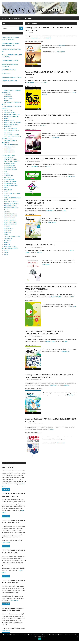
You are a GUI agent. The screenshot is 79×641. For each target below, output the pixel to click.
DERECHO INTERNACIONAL (11, 145)
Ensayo (5, 171)
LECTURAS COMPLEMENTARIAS (34, 161)
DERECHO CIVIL (8, 132)
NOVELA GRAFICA (8, 228)
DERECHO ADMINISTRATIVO (11, 130)
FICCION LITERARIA (9, 179)
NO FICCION (30, 32)
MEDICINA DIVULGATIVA (10, 206)
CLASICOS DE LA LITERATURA (11, 114)
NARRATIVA (7, 212)
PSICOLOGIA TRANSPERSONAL (12, 236)
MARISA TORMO (50, 341)
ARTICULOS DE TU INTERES (10, 463)
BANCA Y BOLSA (8, 98)
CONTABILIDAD (8, 126)
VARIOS (6, 254)
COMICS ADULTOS (9, 120)
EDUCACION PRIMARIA (10, 167)
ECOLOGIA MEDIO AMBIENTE (11, 161)
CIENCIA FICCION (8, 110)
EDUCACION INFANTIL (9, 165)
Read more (6, 489)
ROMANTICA (7, 242)
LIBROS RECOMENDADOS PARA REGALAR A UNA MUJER (10, 44)
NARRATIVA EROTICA (9, 218)
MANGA (6, 199)
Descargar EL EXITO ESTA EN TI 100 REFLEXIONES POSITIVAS (50, 158)
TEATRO (6, 250)
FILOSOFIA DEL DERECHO (10, 181)
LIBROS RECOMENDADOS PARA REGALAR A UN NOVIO (10, 39)
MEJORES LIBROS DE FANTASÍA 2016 (11, 77)
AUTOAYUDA (7, 94)
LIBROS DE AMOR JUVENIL (9, 70)
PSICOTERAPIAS (8, 238)
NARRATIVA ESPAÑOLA (10, 220)
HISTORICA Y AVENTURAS (11, 185)
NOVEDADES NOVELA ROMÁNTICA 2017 (11, 50)
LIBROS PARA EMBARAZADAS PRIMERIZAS (10, 65)
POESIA (6, 234)
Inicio (3, 18)
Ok (40, 638)
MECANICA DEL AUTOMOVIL (11, 204)
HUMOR (6, 187)
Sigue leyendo (61, 51)
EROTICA (6, 173)
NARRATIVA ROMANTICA (10, 224)
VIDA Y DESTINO (6, 73)
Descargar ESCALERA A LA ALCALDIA (40, 245)
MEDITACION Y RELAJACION (11, 208)
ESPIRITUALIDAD (8, 175)
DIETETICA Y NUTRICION (10, 159)
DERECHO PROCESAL (9, 151)
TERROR (6, 252)
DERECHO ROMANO (9, 157)
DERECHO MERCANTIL (9, 147)
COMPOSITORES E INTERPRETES (12, 122)
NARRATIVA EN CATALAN (10, 214)
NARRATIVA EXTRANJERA (10, 222)
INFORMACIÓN (28, 18)
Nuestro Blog (7, 232)
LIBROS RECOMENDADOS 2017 (10, 60)
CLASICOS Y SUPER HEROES (11, 116)
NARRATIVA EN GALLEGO (10, 216)
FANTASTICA (7, 177)
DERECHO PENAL (8, 149)
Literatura (6, 195)
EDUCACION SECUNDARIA (10, 169)
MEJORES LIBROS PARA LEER (9, 81)
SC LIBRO (48, 38)
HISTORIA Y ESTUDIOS (10, 183)
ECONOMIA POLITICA (9, 163)
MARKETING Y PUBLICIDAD (11, 201)
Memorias (6, 210)
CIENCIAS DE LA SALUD (10, 112)
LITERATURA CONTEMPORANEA (12, 197)
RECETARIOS (7, 240)
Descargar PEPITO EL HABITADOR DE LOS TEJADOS (12, 56)
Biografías (6, 100)
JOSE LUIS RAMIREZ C (55, 297)
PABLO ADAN (34, 38)
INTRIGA (6, 191)
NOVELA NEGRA (8, 230)
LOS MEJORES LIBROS (15, 18)
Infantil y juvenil (8, 189)
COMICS (6, 118)
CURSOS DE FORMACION (10, 128)
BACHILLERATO (8, 96)
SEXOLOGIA (7, 244)
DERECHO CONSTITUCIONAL (11, 134)
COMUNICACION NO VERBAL (11, 124)
